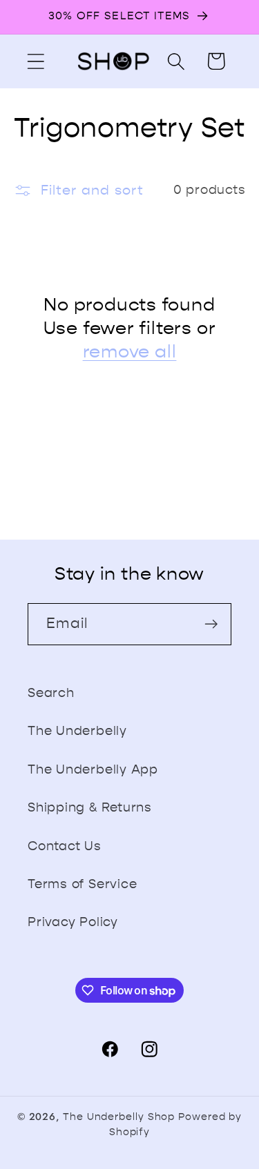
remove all (130, 351)
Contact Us (65, 846)
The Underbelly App (93, 769)
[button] (35, 61)
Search (51, 692)
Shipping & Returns (90, 807)
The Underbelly (77, 730)
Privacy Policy (73, 922)
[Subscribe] (211, 624)
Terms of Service (82, 884)
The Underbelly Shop (119, 1117)
